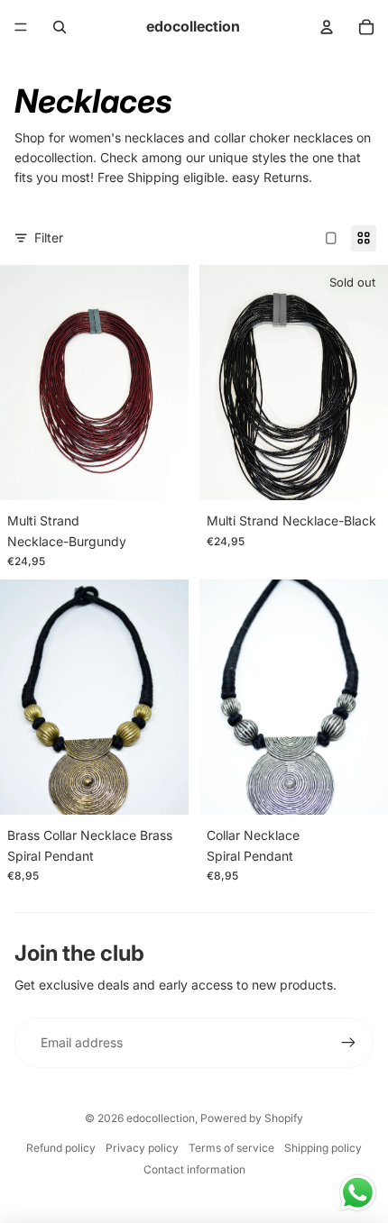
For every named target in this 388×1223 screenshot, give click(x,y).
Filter (48, 237)
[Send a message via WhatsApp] (358, 1193)
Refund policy (61, 1148)
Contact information (194, 1169)
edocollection (160, 1118)
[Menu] (21, 27)
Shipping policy (323, 1148)
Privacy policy (142, 1148)
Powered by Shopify (251, 1118)
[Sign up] (348, 1043)
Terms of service (231, 1148)
